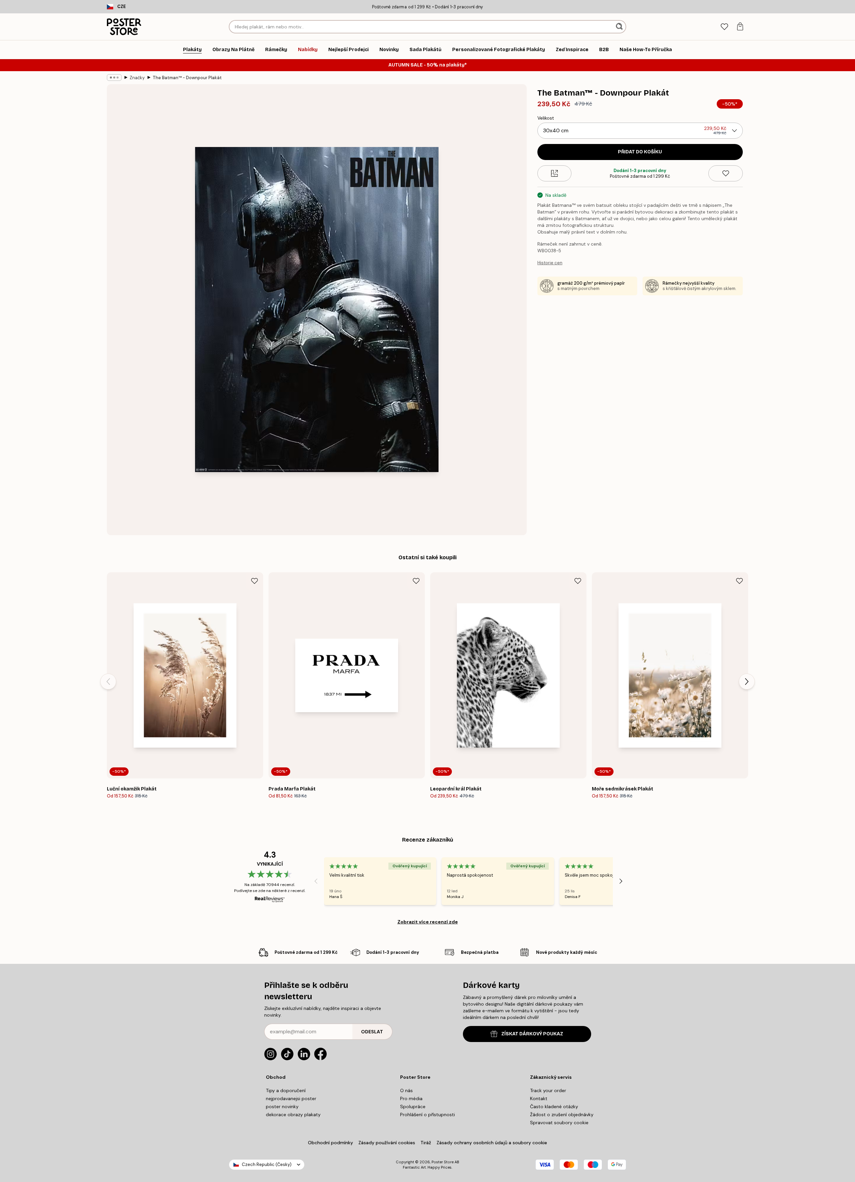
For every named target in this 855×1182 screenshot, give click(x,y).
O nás (406, 1090)
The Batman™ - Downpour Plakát (187, 78)
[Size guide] (554, 173)
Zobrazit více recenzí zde (427, 922)
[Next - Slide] (747, 682)
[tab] (724, 27)
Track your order (548, 1090)
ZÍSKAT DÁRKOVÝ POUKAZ (532, 1034)
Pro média (411, 1098)
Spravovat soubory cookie (559, 1123)
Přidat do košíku (640, 152)
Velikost (545, 118)
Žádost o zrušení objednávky (561, 1115)
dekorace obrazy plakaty (293, 1115)
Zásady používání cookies (386, 1143)
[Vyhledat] (620, 26)
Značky (137, 78)
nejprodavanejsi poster (291, 1098)
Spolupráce (412, 1106)
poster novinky (282, 1106)
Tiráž (425, 1143)
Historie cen (549, 263)
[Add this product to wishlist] (725, 173)
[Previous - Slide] (108, 682)
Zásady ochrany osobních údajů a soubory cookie (492, 1143)
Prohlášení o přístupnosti (427, 1115)
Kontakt (538, 1098)
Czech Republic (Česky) (267, 1164)
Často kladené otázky (554, 1106)
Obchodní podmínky (330, 1143)
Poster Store (443, 1162)
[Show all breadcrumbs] (114, 77)
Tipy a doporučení (286, 1090)
